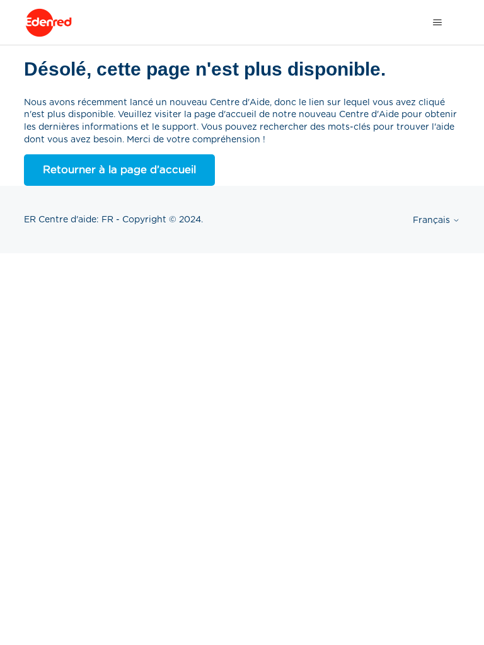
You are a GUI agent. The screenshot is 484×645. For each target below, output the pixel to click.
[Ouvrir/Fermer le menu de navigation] (437, 23)
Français (432, 220)
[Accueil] (48, 22)
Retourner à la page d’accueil (119, 169)
